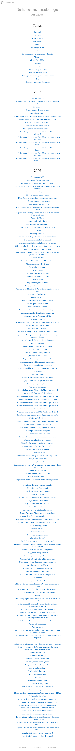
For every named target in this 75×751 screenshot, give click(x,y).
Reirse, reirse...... (37, 297)
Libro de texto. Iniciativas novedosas (37, 440)
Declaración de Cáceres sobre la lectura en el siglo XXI (37, 522)
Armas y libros (37, 270)
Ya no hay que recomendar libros (37, 434)
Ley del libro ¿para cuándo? (37, 283)
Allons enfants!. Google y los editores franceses (37, 559)
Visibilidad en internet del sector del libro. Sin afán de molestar (37, 644)
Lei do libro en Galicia (37, 507)
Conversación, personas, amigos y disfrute (37, 714)
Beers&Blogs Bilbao (37, 652)
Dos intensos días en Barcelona (37, 180)
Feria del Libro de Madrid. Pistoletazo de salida (37, 612)
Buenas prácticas (37, 48)
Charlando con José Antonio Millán (37, 316)
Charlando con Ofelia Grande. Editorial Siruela (37, 261)
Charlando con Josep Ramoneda (37, 276)
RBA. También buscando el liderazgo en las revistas (37, 198)
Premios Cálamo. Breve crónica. (38, 126)
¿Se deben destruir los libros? (37, 565)
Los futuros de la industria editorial (37, 240)
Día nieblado (37, 107)
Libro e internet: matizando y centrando (37, 365)
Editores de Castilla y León (37, 684)
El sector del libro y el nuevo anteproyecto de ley (37, 562)
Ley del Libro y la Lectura (37, 69)
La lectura (37, 63)
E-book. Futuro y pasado (37, 525)
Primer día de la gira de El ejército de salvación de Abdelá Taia (37, 116)
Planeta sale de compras (37, 624)
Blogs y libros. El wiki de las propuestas (37, 346)
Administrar (52, 747)
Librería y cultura (37, 494)
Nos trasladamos (37, 98)
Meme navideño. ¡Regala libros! (38, 192)
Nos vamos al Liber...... (37, 387)
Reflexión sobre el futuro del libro (37, 409)
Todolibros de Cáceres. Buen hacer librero (37, 687)
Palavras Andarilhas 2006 (37, 294)
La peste (37, 230)
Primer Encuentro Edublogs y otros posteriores (37, 513)
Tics (37, 79)
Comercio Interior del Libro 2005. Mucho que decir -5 (37, 390)
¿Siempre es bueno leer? (37, 356)
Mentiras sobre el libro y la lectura (37, 353)
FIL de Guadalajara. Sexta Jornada (37, 201)
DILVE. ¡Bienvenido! (37, 371)
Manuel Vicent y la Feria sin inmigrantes (37, 550)
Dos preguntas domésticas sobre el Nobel (37, 300)
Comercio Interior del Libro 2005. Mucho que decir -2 (37, 406)
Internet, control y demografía (37, 662)
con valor (10, 2)
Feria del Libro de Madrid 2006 (37, 659)
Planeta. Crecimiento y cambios (37, 449)
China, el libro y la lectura (37, 459)
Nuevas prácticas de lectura (37, 304)
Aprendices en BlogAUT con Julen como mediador (37, 237)
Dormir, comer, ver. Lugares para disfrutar (37, 54)
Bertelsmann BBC (37, 529)
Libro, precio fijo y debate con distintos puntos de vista (37, 421)
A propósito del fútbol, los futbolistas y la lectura (37, 243)
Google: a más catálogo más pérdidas (37, 424)
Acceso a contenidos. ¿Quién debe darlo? (37, 446)
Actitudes (37, 35)
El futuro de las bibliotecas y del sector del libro (37, 516)
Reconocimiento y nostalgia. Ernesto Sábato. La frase (37, 332)
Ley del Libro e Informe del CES (37, 504)
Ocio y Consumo (37, 343)
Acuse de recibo (37, 38)
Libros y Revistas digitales (37, 73)
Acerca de (23, 747)
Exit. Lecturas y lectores (37, 452)
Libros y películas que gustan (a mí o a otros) (37, 76)
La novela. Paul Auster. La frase (37, 273)
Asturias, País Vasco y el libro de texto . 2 (37, 736)
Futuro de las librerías (37, 470)
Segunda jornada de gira (37, 113)
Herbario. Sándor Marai (37, 696)
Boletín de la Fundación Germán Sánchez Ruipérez (37, 310)
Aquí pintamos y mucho (37, 690)
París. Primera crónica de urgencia (37, 122)
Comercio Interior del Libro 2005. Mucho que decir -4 (37, 396)
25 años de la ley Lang (37, 418)
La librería (37, 66)
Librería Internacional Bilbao (37, 680)
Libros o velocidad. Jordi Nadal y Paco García (37, 592)
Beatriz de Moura (37, 218)
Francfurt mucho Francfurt (37, 349)
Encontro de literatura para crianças (37, 249)
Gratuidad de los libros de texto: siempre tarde (37, 574)
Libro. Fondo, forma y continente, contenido (37, 443)
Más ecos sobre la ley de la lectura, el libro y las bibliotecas (37, 246)
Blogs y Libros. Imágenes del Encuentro (37, 359)
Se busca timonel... (37, 279)
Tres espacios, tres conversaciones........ (37, 129)
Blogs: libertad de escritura (37, 501)
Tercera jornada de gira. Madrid (37, 110)
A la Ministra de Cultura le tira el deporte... (37, 340)
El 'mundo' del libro (37, 60)
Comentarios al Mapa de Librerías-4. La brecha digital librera (37, 519)
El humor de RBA (37, 177)
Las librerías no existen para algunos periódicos (37, 609)
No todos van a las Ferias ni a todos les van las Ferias (37, 621)
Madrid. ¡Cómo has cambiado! (37, 571)
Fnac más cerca (37, 627)
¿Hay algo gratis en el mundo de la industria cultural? (37, 497)
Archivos (37, 747)
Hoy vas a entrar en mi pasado (37, 195)
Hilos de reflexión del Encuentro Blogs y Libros (37, 362)
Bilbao (37, 45)
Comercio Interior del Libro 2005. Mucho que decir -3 (37, 402)
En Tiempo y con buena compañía (37, 431)
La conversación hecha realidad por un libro (37, 183)
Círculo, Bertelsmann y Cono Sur (37, 473)
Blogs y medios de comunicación (37, 286)
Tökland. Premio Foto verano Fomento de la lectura (37, 399)
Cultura (37, 51)
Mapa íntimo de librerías (37, 307)
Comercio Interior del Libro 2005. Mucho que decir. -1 (37, 412)
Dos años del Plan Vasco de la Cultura (37, 393)
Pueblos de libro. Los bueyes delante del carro (37, 227)
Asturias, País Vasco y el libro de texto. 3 (37, 733)
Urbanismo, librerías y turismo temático (37, 485)
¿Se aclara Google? (37, 538)
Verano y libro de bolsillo (37, 476)
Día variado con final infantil (37, 488)
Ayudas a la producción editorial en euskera (37, 313)
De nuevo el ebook (37, 374)
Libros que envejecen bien (37, 641)
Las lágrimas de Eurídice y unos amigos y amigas (37, 119)
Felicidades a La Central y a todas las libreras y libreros (37, 456)
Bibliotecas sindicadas (37, 674)
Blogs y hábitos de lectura (37, 581)
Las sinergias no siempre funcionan (37, 556)
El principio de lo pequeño (37, 671)
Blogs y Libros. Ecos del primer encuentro (37, 381)
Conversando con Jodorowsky (37, 224)
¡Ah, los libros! (37, 578)
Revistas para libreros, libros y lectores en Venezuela (37, 368)
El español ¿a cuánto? (37, 267)
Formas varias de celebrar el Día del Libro (37, 711)
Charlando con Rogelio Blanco (37, 264)
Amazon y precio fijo (37, 234)
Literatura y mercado (37, 319)
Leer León (37, 677)
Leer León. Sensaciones (37, 668)
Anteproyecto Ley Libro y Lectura (37, 665)
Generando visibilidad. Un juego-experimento (37, 427)
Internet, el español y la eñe (37, 384)
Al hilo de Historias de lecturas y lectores (37, 378)
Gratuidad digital (37, 532)
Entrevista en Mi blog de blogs (37, 325)
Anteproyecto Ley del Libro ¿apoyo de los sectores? (37, 589)
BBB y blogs (37, 41)
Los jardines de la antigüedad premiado (37, 510)
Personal (37, 32)
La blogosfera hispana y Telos (37, 204)
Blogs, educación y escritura (37, 553)
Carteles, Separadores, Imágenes (37, 82)
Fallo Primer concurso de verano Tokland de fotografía (37, 415)
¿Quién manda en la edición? (37, 221)
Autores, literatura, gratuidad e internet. (37, 568)
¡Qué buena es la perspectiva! (37, 535)
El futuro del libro (37, 258)
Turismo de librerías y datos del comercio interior (37, 437)
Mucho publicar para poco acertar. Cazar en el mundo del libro (37, 693)
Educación (37, 57)
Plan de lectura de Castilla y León (37, 491)
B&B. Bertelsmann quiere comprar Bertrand (37, 541)
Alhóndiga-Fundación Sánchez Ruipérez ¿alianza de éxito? (37, 322)
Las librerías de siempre (37, 655)
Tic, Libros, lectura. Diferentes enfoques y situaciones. (37, 699)
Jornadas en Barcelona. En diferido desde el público (37, 702)
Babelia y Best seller (37, 462)
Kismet (37, 595)
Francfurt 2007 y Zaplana (37, 328)
